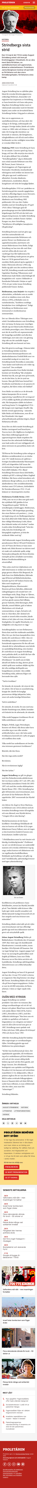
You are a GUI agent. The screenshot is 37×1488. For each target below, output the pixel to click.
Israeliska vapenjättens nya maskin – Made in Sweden (16, 1417)
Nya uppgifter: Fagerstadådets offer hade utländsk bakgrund (17, 1400)
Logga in (26, 2)
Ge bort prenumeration (16, 1172)
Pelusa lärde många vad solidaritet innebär (13, 1223)
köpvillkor (19, 1473)
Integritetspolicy (8, 1473)
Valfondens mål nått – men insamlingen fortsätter (14, 1199)
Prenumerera (29, 7)
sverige (6, 1114)
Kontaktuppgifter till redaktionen (13, 1469)
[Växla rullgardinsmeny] (34, 2)
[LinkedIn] (12, 1123)
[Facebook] (3, 1123)
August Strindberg (11, 1107)
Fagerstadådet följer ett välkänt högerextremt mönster (18, 1412)
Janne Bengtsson (8, 83)
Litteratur (7, 1111)
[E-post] (25, 1123)
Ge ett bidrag (11, 1177)
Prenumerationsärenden (10, 1471)
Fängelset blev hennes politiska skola (12, 1232)
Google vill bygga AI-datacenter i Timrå (11, 1256)
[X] (8, 1123)
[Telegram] (16, 1123)
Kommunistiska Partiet (22, 1454)
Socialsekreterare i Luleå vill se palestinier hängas (17, 1406)
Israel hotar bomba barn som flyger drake (13, 1207)
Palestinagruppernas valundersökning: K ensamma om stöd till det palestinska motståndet (18, 1425)
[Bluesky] (21, 1123)
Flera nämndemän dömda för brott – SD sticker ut (13, 1215)
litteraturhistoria (22, 1111)
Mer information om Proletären (12, 1475)
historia (24, 1107)
